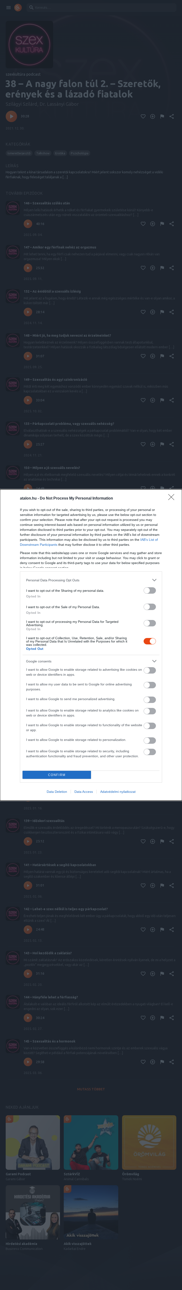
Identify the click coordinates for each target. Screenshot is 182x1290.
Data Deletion (57, 792)
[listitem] (91, 580)
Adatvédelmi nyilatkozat (118, 792)
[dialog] (91, 645)
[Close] (172, 498)
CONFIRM (57, 775)
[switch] (150, 590)
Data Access (83, 792)
